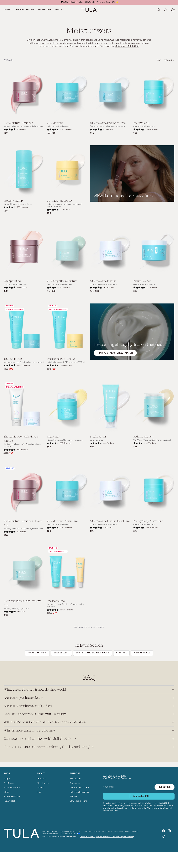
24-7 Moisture (55, 122)
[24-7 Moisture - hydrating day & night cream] (67, 93)
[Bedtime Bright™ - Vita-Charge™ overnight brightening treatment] (153, 407)
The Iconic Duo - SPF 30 (61, 358)
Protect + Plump (13, 200)
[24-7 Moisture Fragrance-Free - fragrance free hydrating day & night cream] (110, 93)
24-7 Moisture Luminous (18, 122)
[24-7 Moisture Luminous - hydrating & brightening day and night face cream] (24, 93)
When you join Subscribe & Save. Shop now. (89, 2)
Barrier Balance (142, 280)
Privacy (79, 831)
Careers (40, 788)
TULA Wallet (9, 801)
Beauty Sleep (141, 122)
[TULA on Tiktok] (163, 837)
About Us (41, 779)
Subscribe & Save (12, 797)
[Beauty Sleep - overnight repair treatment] (153, 93)
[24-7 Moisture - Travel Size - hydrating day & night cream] (67, 491)
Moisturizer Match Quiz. (127, 46)
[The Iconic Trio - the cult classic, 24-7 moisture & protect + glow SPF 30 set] (67, 571)
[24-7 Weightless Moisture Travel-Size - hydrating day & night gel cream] (24, 571)
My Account (75, 779)
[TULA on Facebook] (163, 831)
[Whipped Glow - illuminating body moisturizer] (24, 251)
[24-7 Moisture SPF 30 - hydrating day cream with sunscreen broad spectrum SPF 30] (67, 171)
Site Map (74, 797)
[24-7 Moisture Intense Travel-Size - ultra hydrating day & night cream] (110, 491)
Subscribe (165, 787)
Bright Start (53, 436)
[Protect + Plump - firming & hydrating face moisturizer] (24, 171)
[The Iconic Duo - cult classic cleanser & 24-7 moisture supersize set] (24, 329)
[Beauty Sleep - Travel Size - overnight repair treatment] (153, 491)
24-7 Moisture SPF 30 (59, 200)
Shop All (7, 779)
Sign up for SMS (141, 796)
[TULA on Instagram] (169, 831)
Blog (39, 792)
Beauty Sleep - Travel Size (148, 520)
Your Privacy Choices (68, 833)
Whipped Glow (12, 280)
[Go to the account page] (165, 10)
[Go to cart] (172, 10)
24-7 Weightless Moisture (62, 280)
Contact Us (75, 783)
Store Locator (43, 783)
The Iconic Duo (13, 358)
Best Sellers (9, 783)
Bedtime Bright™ (143, 436)
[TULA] (89, 10)
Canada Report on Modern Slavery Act (126, 831)
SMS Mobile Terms (78, 801)
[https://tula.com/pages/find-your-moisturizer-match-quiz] (132, 331)
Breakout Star (98, 436)
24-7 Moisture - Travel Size (62, 520)
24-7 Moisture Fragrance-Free (108, 122)
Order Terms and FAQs (80, 788)
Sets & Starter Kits (12, 788)
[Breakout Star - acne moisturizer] (110, 407)
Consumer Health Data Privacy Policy (97, 831)
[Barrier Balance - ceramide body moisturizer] (153, 251)
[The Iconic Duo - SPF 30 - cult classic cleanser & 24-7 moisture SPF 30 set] (67, 329)
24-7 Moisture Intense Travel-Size (110, 520)
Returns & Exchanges (79, 792)
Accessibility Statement (50, 833)
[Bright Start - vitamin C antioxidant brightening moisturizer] (67, 407)
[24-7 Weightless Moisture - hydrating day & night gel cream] (67, 251)
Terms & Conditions (67, 831)
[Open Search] (158, 10)
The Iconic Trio (56, 600)
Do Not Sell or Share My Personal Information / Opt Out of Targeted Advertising (107, 837)
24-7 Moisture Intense (103, 280)
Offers (6, 792)
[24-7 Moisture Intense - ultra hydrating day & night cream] (110, 251)
